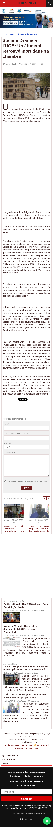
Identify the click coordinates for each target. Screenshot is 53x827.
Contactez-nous (9, 759)
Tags (36, 748)
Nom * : (7, 424)
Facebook (15, 776)
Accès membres (12, 745)
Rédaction (7, 673)
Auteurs (5, 763)
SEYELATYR (9, 701)
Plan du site (26, 745)
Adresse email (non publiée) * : (17, 433)
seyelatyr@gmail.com (17, 808)
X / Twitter (27, 776)
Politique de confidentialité (37, 805)
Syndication (42, 745)
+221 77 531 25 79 (38, 808)
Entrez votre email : (26, 785)
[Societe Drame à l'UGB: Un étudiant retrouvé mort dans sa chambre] (26, 74)
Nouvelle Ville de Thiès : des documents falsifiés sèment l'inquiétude (20, 629)
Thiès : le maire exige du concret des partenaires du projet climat (39, 528)
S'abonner (26, 798)
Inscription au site (23, 748)
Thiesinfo (26, 3)
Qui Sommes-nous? (11, 755)
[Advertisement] (26, 162)
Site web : (8, 443)
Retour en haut (26, 819)
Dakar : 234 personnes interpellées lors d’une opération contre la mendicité (14, 528)
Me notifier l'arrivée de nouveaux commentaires (27, 481)
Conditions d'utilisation (13, 805)
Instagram (38, 776)
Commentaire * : (11, 452)
